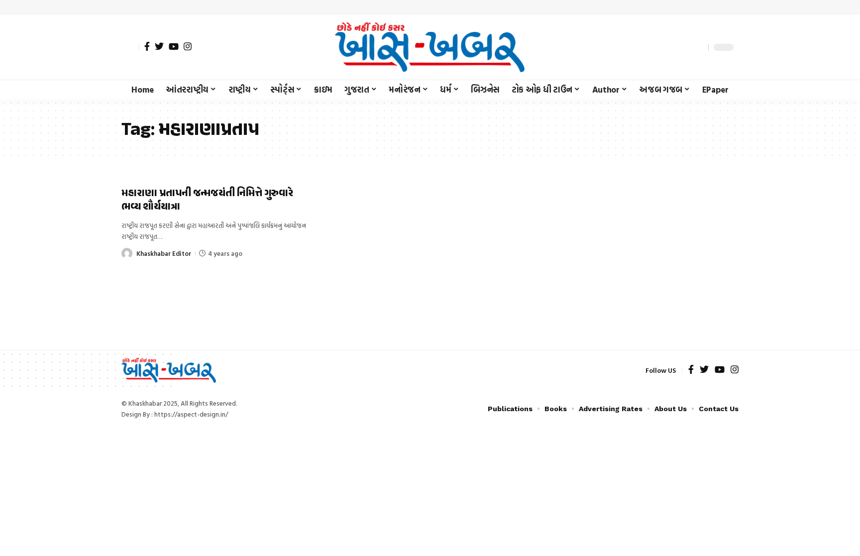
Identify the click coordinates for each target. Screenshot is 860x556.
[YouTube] (173, 46)
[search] (698, 47)
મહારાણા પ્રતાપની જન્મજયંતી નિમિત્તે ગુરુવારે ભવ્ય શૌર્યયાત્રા (207, 200)
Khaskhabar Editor (163, 253)
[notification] (683, 47)
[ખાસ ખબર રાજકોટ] (430, 47)
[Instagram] (187, 46)
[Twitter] (159, 46)
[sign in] (130, 47)
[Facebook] (147, 46)
